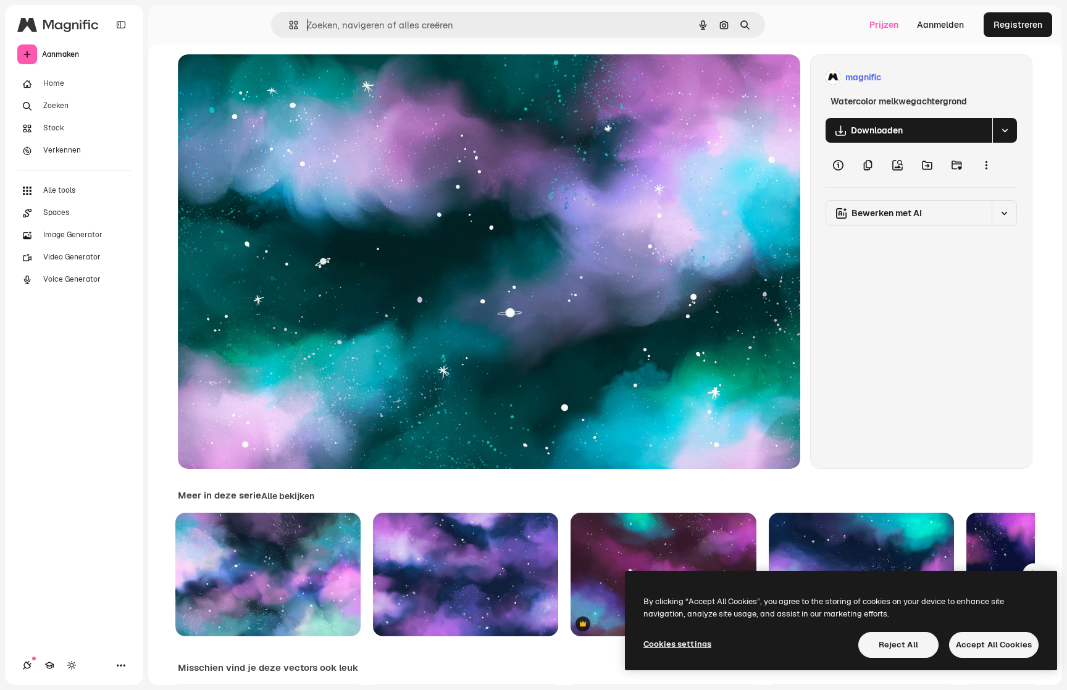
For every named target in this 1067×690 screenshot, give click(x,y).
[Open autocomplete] (289, 25)
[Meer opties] (986, 165)
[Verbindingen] (27, 665)
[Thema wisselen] (72, 665)
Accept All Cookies (994, 644)
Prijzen (883, 24)
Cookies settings (677, 644)
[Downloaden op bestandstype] (1004, 130)
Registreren (1018, 24)
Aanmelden (940, 24)
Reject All (898, 644)
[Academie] (49, 665)
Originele (259, 77)
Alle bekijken (287, 496)
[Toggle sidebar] (121, 25)
